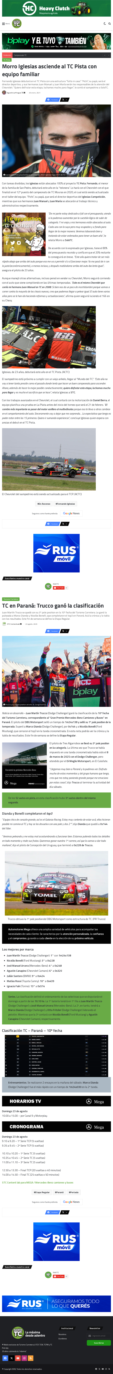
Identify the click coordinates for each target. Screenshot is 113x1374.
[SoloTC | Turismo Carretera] (25, 23)
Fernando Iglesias (66, 503)
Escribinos (63, 1338)
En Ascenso (44, 503)
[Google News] (71, 514)
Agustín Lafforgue (14, 92)
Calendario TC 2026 (21, 55)
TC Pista (7, 60)
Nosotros (62, 1334)
